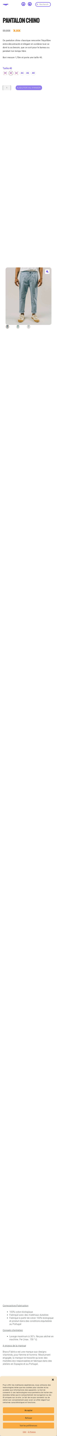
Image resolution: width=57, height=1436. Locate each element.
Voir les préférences (28, 1425)
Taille (7, 68)
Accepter (29, 1410)
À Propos (32, 1432)
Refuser (28, 1418)
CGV (24, 1432)
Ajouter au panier (29, 88)
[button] (52, 1379)
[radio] (22, 73)
